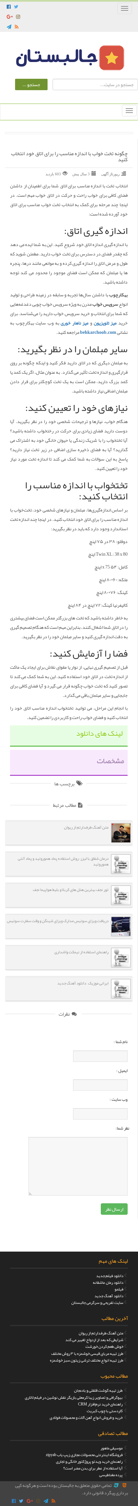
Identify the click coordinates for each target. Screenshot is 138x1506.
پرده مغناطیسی (111, 1475)
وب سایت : (119, 1099)
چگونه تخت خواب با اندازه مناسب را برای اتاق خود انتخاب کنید (69, 157)
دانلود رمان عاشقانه (108, 1282)
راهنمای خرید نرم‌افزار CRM (100, 1404)
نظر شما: (122, 1128)
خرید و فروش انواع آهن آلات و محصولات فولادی (86, 1417)
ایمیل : (122, 1070)
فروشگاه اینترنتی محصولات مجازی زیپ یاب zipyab (84, 1455)
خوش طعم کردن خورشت (104, 1346)
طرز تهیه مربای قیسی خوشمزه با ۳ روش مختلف (87, 1353)
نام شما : (121, 1041)
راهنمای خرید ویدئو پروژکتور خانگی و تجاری (89, 1461)
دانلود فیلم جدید (109, 1276)
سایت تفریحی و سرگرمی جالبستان (97, 1303)
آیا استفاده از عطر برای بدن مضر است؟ (93, 1468)
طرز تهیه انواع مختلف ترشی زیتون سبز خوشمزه (86, 1360)
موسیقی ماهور (111, 1448)
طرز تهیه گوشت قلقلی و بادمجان (98, 1390)
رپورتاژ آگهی (110, 174)
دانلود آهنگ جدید (108, 1296)
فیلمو (119, 1289)
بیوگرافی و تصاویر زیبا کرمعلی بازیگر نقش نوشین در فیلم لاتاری (74, 1397)
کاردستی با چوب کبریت (105, 1411)
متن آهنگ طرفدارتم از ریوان (101, 1333)
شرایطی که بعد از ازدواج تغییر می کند (94, 1340)
